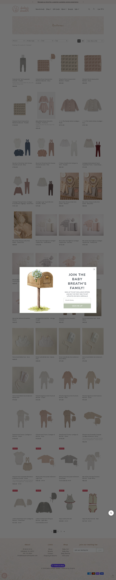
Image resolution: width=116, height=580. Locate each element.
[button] (111, 513)
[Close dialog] (94, 269)
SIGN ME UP (77, 306)
